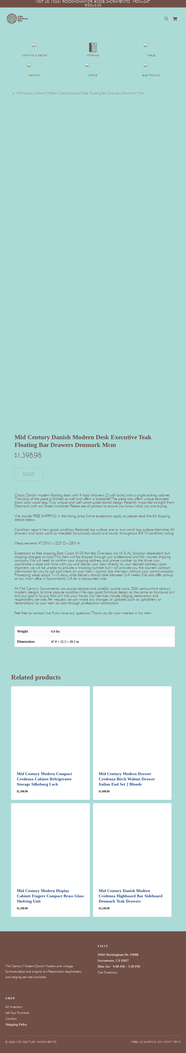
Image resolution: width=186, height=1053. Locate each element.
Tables (151, 55)
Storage (93, 55)
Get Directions (107, 972)
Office (93, 75)
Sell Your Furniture (17, 1012)
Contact (11, 1018)
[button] (35, 794)
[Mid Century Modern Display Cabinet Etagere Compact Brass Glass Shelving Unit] (50, 842)
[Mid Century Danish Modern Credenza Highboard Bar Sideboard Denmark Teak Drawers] (132, 842)
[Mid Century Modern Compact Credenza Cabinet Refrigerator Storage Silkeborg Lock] (50, 725)
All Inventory (13, 1007)
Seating (34, 75)
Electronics (151, 75)
